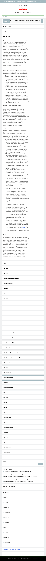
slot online (6, 437)
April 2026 (6, 502)
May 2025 (6, 530)
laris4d (5, 407)
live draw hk (6, 402)
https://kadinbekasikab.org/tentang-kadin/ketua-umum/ (15, 357)
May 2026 (6, 500)
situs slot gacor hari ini (8, 377)
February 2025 (6, 537)
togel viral (6, 382)
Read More (5, 258)
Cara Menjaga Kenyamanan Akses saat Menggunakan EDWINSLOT (17, 471)
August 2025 (6, 522)
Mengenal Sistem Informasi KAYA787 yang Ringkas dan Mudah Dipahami (18, 481)
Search (4, 461)
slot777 (5, 422)
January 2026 (6, 510)
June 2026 (6, 497)
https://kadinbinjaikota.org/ (9, 347)
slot (4, 293)
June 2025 (6, 527)
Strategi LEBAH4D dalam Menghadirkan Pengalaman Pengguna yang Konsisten (21, 1)
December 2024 (7, 542)
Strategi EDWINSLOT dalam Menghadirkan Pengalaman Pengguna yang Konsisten (20, 476)
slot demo (23, 227)
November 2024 (7, 545)
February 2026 (6, 507)
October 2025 (6, 517)
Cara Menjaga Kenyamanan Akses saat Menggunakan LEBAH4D (25, 20)
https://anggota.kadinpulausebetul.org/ (11, 332)
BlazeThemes (35, 558)
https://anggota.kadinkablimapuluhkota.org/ (12, 342)
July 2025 (6, 525)
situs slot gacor (7, 452)
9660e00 (6, 38)
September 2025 (7, 520)
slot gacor (6, 298)
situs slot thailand (7, 417)
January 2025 (6, 540)
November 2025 (7, 515)
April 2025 (6, 532)
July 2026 (6, 495)
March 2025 (6, 535)
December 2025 (7, 512)
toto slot (5, 308)
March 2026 (6, 505)
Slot (5, 412)
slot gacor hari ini (7, 362)
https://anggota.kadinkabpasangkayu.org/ (12, 337)
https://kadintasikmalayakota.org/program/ (12, 352)
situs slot (6, 432)
